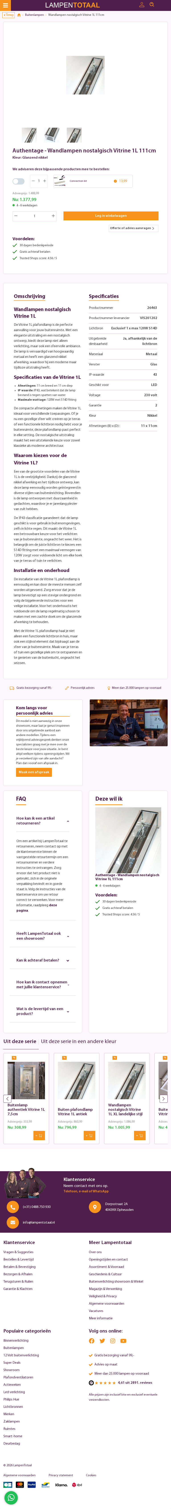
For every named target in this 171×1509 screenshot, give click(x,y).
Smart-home (12, 1436)
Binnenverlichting (15, 1341)
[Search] (152, 4)
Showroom (11, 1370)
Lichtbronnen (13, 1407)
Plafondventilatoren (18, 1377)
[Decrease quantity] (15, 216)
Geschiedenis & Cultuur (105, 1274)
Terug (9, 15)
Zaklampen (11, 1421)
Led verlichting (14, 1392)
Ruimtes (9, 1429)
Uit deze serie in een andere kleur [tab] (78, 1041)
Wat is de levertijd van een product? (39, 1011)
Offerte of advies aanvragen (130, 228)
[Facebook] (92, 1342)
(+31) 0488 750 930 (37, 1207)
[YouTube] (123, 1342)
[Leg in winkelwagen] (39, 1135)
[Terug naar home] (20, 15)
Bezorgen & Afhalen (18, 1274)
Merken (8, 1414)
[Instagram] (113, 1342)
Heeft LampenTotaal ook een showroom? (38, 936)
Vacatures (96, 1311)
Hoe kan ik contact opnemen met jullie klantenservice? (41, 984)
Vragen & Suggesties (18, 1252)
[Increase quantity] (53, 216)
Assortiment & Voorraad (106, 1267)
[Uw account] (142, 4)
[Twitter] (103, 1342)
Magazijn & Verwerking (105, 1289)
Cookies (91, 1475)
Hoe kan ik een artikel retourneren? (35, 821)
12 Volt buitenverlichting (21, 1355)
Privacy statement (61, 1475)
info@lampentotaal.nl (39, 1222)
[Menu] (5, 5)
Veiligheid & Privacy (103, 1296)
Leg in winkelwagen (111, 216)
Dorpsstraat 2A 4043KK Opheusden (119, 1207)
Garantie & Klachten (18, 1289)
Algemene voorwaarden (106, 1304)
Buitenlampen (13, 1348)
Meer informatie (101, 1318)
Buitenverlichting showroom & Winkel (116, 1281)
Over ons (95, 1252)
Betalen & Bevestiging (19, 1267)
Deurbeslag (11, 1443)
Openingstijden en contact (108, 1259)
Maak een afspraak (34, 772)
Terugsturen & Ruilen (18, 1281)
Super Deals (11, 1363)
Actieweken (12, 1385)
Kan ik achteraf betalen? (37, 961)
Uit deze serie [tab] (19, 1041)
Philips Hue (11, 1399)
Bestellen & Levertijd (18, 1259)
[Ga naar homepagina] (78, 5)
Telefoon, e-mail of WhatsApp (86, 1191)
